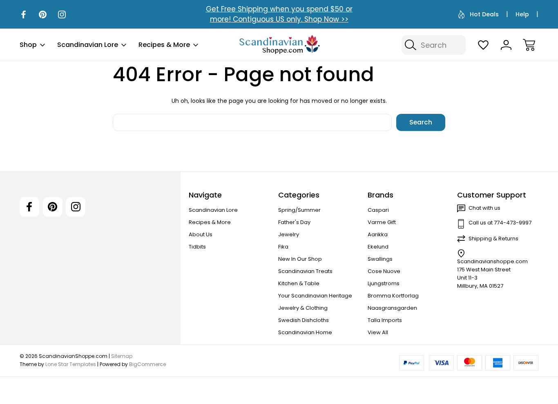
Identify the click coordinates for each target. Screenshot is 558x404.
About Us (200, 234)
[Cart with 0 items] (529, 45)
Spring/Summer (299, 210)
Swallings (380, 259)
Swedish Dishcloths (303, 320)
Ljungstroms (384, 283)
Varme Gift (382, 222)
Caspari (378, 210)
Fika (283, 247)
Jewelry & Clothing (303, 308)
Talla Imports (385, 320)
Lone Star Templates (70, 364)
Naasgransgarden (392, 308)
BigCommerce (147, 364)
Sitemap (121, 356)
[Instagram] (62, 14)
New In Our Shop (300, 259)
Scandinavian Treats (305, 271)
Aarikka (378, 234)
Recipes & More (164, 44)
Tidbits (197, 247)
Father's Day (294, 222)
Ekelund (378, 247)
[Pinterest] (43, 14)
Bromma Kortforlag (393, 296)
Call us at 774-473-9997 (500, 222)
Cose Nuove (384, 271)
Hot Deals (484, 14)
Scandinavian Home (305, 332)
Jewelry (288, 234)
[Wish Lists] (483, 45)
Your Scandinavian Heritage (315, 296)
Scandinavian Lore (87, 44)
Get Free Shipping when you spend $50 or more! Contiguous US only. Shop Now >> (279, 14)
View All (378, 332)
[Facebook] (23, 14)
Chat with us (484, 208)
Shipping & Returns (493, 238)
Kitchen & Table (298, 283)
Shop (28, 44)
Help (522, 14)
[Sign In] (506, 45)
